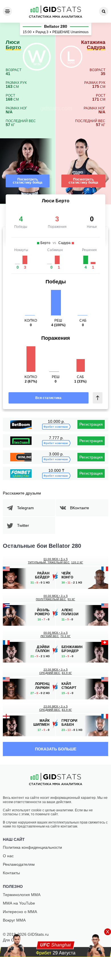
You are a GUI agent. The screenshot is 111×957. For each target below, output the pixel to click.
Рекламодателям (19, 864)
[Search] (103, 11)
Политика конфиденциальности (32, 847)
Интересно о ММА (20, 911)
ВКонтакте (79, 508)
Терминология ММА (21, 894)
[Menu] (7, 11)
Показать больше (55, 749)
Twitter (23, 525)
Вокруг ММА (14, 920)
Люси (13, 45)
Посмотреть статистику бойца (27, 180)
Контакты (11, 873)
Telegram (25, 508)
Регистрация (91, 424)
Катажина (93, 45)
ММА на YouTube (19, 903)
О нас (8, 856)
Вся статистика (48, 398)
